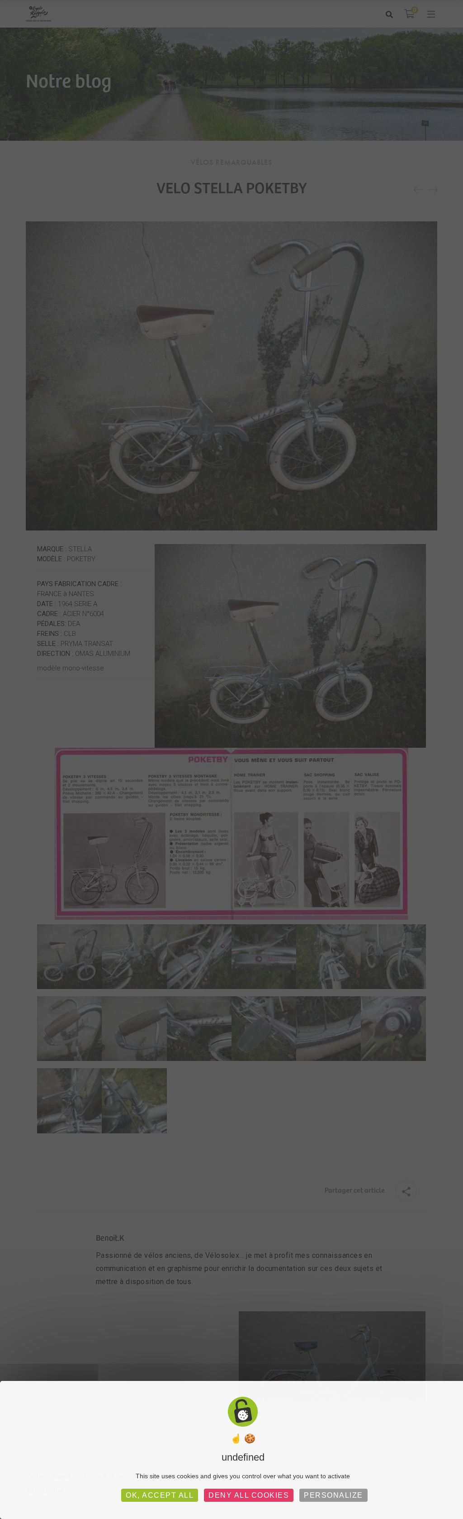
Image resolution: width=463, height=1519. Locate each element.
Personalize (333, 1495)
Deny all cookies (248, 1495)
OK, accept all (160, 1495)
